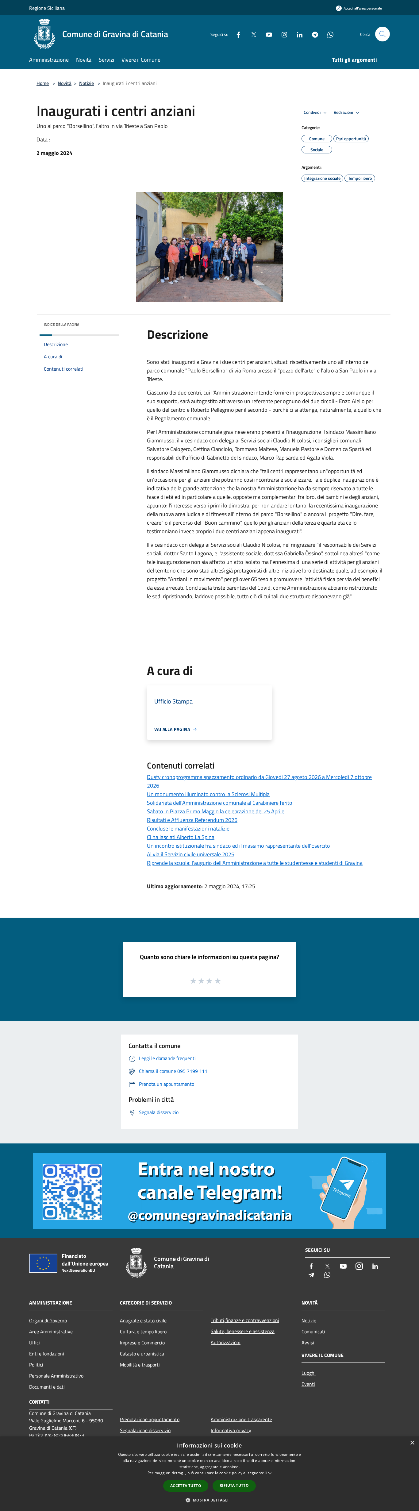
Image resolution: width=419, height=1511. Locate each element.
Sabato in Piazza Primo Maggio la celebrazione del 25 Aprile (215, 811)
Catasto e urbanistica (142, 1353)
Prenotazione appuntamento (149, 1419)
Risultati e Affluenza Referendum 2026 (192, 820)
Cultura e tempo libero (143, 1331)
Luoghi (309, 1373)
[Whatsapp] (328, 34)
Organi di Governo (48, 1320)
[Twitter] (251, 34)
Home (43, 83)
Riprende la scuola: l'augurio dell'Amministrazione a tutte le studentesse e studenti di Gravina (255, 863)
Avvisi (308, 1342)
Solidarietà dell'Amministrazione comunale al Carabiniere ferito (219, 803)
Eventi (308, 1384)
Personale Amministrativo (56, 1375)
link (268, 1472)
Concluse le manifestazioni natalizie (188, 828)
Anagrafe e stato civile (143, 1320)
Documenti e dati (47, 1386)
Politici (36, 1364)
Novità (64, 83)
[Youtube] (266, 34)
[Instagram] (282, 34)
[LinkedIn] (297, 34)
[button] (209, 1500)
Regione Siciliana (47, 8)
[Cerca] (382, 34)
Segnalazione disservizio (145, 1430)
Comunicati (313, 1331)
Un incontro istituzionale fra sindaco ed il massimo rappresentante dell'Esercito (238, 846)
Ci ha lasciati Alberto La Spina (180, 837)
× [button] (412, 1443)
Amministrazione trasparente (241, 1419)
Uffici (34, 1342)
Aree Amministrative (51, 1331)
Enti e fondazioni (46, 1353)
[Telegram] (312, 34)
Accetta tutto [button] (185, 1485)
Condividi (312, 112)
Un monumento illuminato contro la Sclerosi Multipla (208, 794)
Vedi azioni (344, 112)
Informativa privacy (231, 1430)
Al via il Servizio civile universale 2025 (190, 854)
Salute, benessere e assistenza (243, 1331)
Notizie (86, 83)
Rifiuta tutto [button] (234, 1485)
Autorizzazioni (225, 1342)
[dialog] (209, 1473)
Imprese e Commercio (142, 1342)
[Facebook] (236, 34)
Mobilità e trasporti (140, 1364)
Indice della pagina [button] (61, 324)
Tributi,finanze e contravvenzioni (245, 1320)
